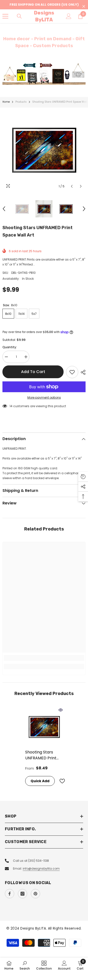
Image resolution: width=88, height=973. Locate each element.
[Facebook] (9, 893)
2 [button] (46, 78)
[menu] (5, 16)
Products (21, 102)
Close (84, 6)
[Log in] (68, 16)
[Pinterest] (35, 893)
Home (6, 102)
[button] (71, 186)
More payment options (44, 397)
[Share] (82, 372)
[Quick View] (60, 710)
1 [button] (41, 78)
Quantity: (9, 347)
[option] (44, 74)
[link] (44, 658)
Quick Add (40, 780)
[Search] (19, 16)
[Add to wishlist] (72, 372)
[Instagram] (22, 893)
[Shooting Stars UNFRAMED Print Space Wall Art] (44, 726)
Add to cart (33, 372)
